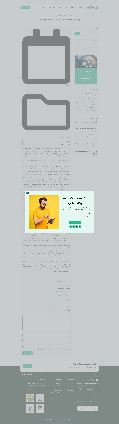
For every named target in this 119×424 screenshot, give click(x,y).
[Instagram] (73, 226)
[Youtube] (70, 226)
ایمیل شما (88, 213)
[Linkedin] (76, 226)
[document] (59, 212)
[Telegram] (80, 226)
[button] (27, 193)
